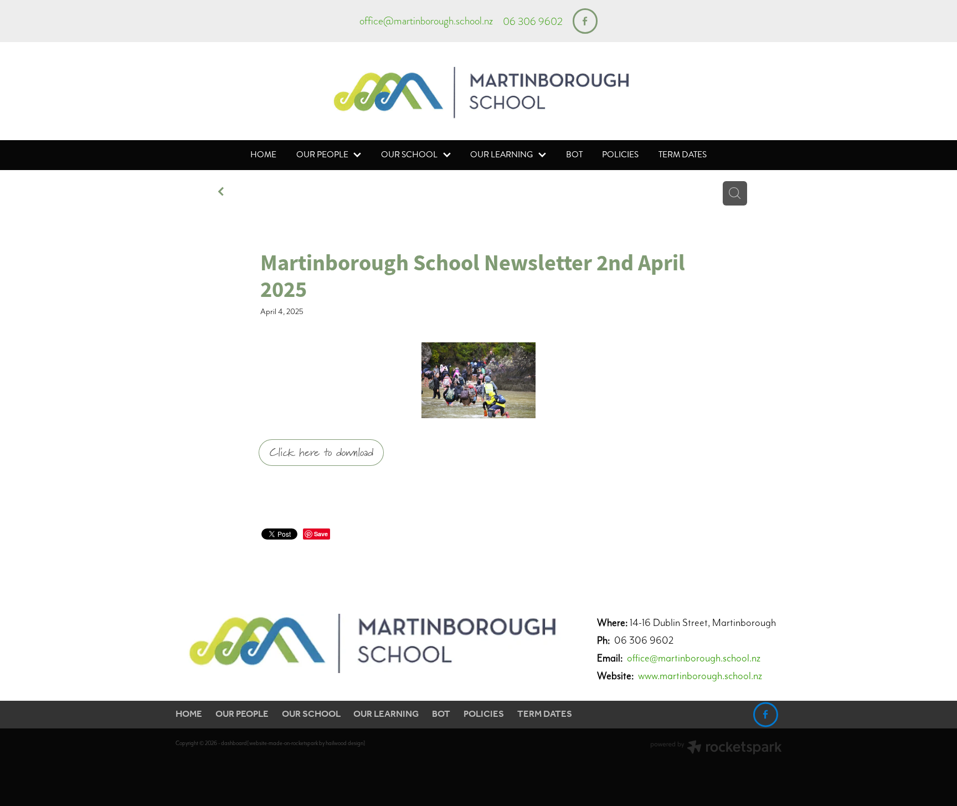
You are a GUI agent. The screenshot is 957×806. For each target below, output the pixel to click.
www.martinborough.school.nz (700, 675)
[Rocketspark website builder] (716, 749)
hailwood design (344, 743)
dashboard (234, 743)
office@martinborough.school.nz (426, 21)
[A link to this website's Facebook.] (585, 20)
